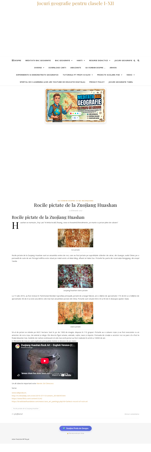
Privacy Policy (97, 82)
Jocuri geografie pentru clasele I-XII (75, 3)
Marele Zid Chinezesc (45, 383)
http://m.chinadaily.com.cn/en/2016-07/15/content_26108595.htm (39, 395)
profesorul (18, 414)
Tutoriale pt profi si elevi (76, 75)
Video (129, 75)
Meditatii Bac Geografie (38, 60)
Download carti (57, 67)
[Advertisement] (71, 141)
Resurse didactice (98, 60)
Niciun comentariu (132, 414)
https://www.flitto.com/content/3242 (27, 398)
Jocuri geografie (123, 60)
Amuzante (75, 67)
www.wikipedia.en (19, 392)
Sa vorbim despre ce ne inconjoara (75, 201)
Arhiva (113, 67)
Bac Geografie (62, 60)
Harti (80, 60)
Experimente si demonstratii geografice (37, 75)
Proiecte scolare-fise (108, 75)
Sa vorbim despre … (95, 67)
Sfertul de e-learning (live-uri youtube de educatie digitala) (52, 82)
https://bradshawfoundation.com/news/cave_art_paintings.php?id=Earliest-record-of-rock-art (50, 401)
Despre (17, 60)
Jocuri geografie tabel (121, 82)
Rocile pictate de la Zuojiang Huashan (25, 409)
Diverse (38, 67)
